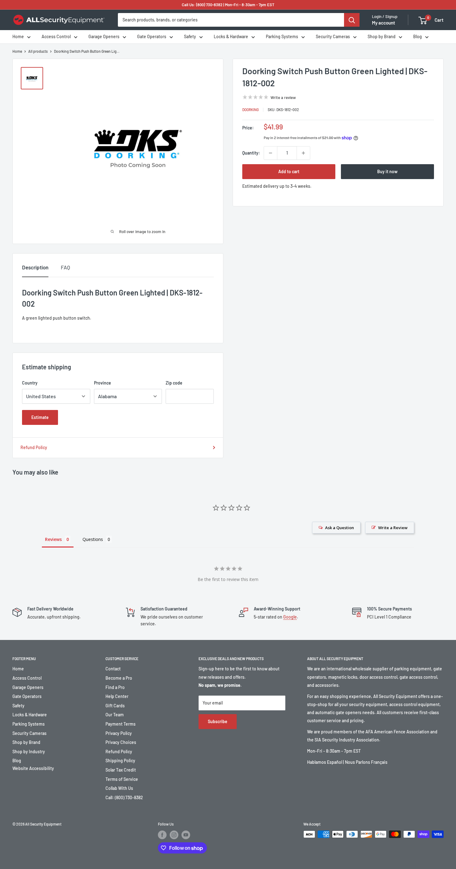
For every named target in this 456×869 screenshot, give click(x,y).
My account (383, 23)
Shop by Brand (382, 36)
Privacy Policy (118, 733)
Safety (190, 36)
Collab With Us (119, 788)
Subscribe (217, 721)
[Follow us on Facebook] (162, 835)
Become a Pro (118, 678)
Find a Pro (115, 687)
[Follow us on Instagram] (174, 835)
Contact (113, 668)
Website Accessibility (33, 768)
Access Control (56, 36)
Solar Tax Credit (120, 769)
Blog (417, 36)
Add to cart (288, 171)
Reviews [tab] (53, 539)
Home (18, 36)
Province (102, 382)
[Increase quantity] (303, 153)
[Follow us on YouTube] (185, 835)
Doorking (250, 109)
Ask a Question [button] (339, 527)
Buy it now (387, 171)
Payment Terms (120, 724)
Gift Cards (115, 705)
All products (38, 51)
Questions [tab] (93, 539)
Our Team (114, 714)
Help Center (116, 696)
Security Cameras (333, 36)
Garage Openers (103, 36)
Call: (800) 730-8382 (124, 797)
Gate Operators (151, 36)
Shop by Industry (28, 751)
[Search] (352, 20)
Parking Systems (282, 36)
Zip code (174, 382)
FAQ (65, 267)
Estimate (40, 417)
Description (35, 267)
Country (30, 382)
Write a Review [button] (393, 527)
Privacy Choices (120, 742)
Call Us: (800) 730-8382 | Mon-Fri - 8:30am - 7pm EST (228, 4)
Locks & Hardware (231, 36)
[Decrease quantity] (270, 153)
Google (290, 616)
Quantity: (251, 152)
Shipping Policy (120, 760)
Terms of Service (121, 779)
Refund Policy (33, 447)
